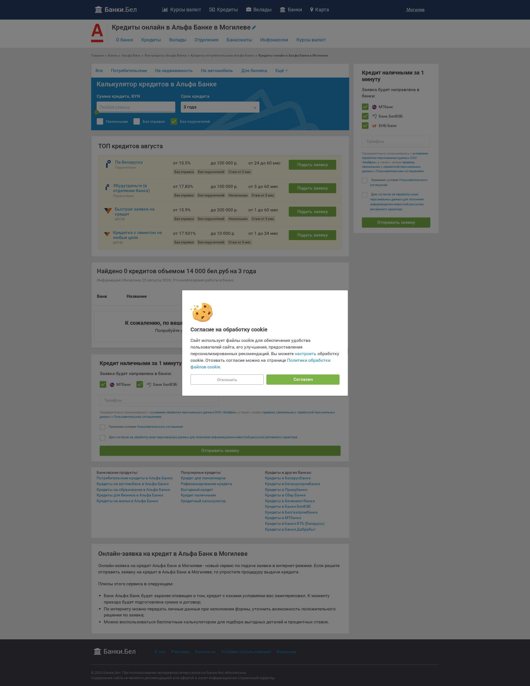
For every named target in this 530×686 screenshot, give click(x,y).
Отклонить (227, 379)
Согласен (303, 379)
